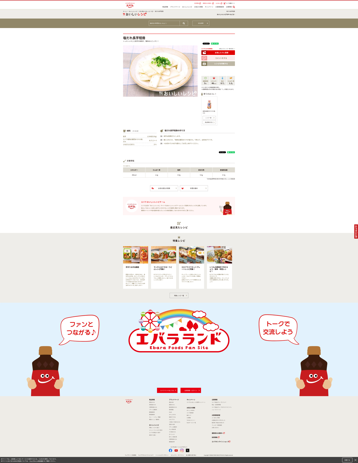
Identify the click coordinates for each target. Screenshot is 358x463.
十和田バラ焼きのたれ (174, 422)
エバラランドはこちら (167, 390)
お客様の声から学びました (218, 420)
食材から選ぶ (152, 435)
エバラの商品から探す (154, 432)
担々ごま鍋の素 (173, 437)
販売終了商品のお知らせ (218, 423)
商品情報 (165, 7)
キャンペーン (209, 7)
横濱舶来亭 (172, 442)
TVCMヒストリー (191, 420)
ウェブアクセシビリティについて (145, 455)
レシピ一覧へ (208, 118)
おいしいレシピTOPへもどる (225, 14)
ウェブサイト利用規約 (36, 461)
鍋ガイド (189, 415)
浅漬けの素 (172, 424)
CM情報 (189, 418)
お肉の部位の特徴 (164, 188)
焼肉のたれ (152, 402)
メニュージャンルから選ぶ (155, 430)
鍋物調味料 (152, 412)
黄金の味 (171, 402)
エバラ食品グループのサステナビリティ (222, 407)
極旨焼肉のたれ (173, 407)
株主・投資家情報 (216, 405)
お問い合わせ (215, 427)
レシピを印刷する (221, 63)
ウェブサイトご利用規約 (130, 455)
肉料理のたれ (152, 405)
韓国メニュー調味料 (154, 419)
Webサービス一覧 (191, 423)
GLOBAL (218, 3)
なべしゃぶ (172, 434)
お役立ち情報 (198, 7)
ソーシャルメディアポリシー (162, 455)
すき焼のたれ (172, 432)
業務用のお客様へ (207, 3)
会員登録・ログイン (191, 390)
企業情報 (229, 7)
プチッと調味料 (153, 409)
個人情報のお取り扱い (191, 455)
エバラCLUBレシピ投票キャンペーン (196, 402)
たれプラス (172, 419)
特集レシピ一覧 (179, 296)
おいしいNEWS (190, 410)
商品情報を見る (209, 122)
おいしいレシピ (187, 7)
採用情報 (196, 3)
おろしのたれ (172, 414)
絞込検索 (200, 23)
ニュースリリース (216, 409)
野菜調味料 (152, 414)
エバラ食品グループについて (219, 402)
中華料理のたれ (153, 407)
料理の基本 (194, 188)
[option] (135, 267)
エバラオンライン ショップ (220, 442)
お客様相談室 (219, 7)
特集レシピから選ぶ (154, 427)
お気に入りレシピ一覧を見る (226, 49)
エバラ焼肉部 (190, 413)
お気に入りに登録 (221, 52)
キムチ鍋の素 (172, 429)
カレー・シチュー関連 (154, 417)
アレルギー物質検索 (217, 425)
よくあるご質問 (216, 418)
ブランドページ (175, 7)
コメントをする (221, 58)
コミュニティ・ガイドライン (177, 455)
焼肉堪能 (171, 409)
